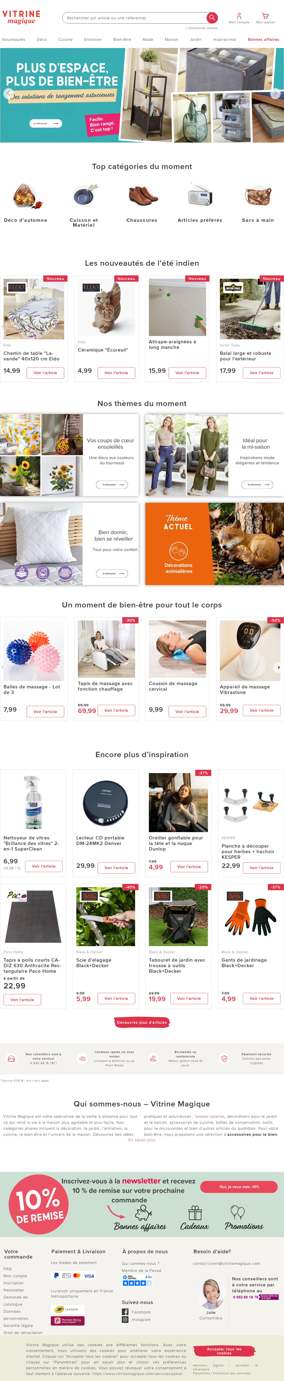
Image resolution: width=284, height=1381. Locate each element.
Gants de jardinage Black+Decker (244, 963)
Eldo (81, 342)
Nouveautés (13, 39)
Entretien (93, 39)
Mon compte (15, 1275)
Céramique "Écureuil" (103, 350)
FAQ (8, 1268)
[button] (23, 1254)
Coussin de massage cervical (173, 686)
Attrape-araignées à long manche (172, 344)
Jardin (196, 39)
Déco (42, 39)
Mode (148, 39)
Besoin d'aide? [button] (212, 1251)
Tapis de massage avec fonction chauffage (105, 686)
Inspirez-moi (225, 39)
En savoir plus (142, 1139)
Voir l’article (45, 372)
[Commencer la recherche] (212, 18)
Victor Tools (230, 345)
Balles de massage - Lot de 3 (32, 689)
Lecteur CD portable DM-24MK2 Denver (100, 841)
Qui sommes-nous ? (141, 1263)
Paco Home (13, 952)
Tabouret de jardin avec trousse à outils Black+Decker (177, 965)
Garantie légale (18, 1325)
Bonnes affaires (264, 39)
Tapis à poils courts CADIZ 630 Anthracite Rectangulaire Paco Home (32, 965)
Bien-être (122, 39)
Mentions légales (208, 1365)
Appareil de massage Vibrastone (245, 689)
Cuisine (65, 39)
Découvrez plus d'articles (142, 1022)
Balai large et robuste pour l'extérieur (245, 356)
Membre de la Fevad (141, 1270)
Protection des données (231, 1373)
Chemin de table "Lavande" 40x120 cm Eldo (32, 356)
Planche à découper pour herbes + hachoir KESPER (248, 851)
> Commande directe (202, 28)
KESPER (228, 838)
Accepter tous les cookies (224, 1351)
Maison (171, 39)
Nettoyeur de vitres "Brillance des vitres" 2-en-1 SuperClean (31, 843)
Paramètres (201, 1373)
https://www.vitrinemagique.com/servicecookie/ (137, 1373)
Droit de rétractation (23, 1332)
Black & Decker (89, 952)
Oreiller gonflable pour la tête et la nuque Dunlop (176, 843)
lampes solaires (210, 1116)
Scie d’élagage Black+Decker (93, 963)
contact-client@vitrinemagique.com (226, 1263)
